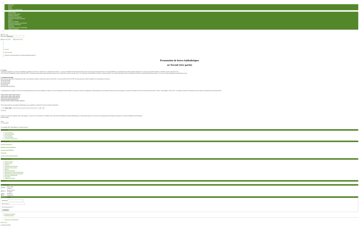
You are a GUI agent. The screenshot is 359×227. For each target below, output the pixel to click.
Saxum (6, 196)
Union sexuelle (3, 152)
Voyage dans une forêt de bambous (7, 150)
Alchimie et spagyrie (13, 15)
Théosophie (11, 26)
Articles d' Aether (8, 161)
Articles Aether (12, 12)
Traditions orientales (13, 29)
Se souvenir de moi (7, 207)
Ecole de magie (8, 135)
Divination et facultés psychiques (16, 18)
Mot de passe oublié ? (10, 214)
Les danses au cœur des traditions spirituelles (9, 155)
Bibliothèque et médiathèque (11, 11)
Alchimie (6, 164)
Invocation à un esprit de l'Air (6, 144)
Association (7, 3)
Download (3, 110)
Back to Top (4, 222)
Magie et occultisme (13, 21)
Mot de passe (5, 203)
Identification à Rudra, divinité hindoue (8, 147)
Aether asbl (11, 5)
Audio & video (8, 163)
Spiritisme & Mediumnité (10, 175)
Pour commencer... (9, 132)
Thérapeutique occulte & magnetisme (13, 172)
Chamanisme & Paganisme (11, 166)
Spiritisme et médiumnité (14, 24)
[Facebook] (6, 39)
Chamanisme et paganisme (15, 17)
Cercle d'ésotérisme (9, 134)
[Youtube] (17, 39)
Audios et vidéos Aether (14, 14)
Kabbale (10, 20)
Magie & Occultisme (9, 170)
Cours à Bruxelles (8, 137)
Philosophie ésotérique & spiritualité (13, 173)
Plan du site (7, 32)
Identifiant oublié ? (9, 215)
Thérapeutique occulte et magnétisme (17, 27)
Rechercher (3, 36)
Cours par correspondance (11, 138)
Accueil (6, 2)
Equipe (10, 6)
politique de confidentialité (11, 219)
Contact (6, 30)
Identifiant (4, 200)
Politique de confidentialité (15, 9)
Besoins (10, 8)
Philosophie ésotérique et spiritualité (17, 23)
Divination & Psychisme (10, 167)
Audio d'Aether (8, 52)
